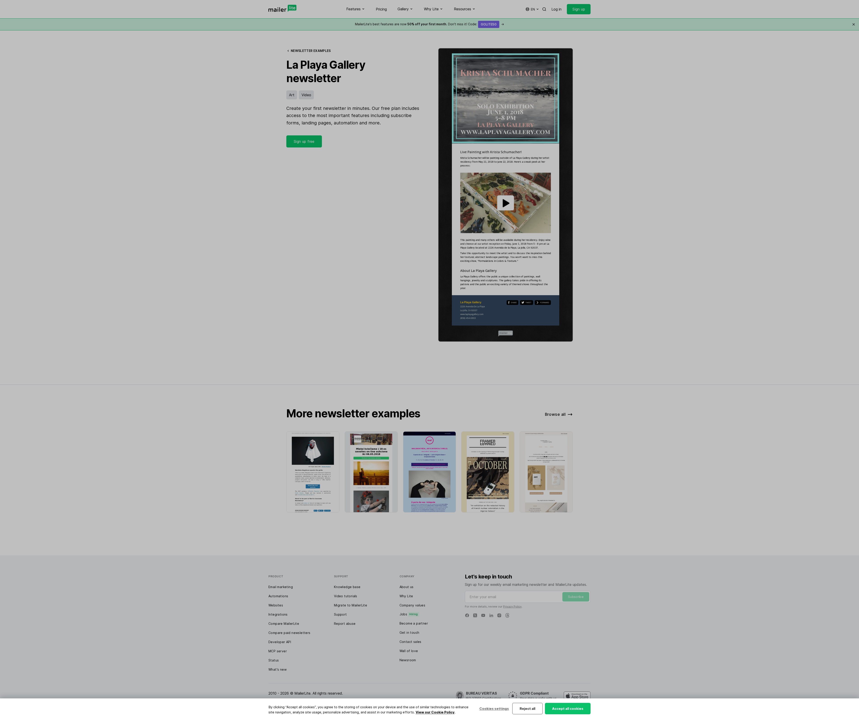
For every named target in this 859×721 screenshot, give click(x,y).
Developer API (279, 642)
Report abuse (345, 623)
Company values (412, 605)
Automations (278, 596)
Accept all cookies (567, 708)
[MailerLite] (282, 8)
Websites (275, 605)
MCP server (277, 651)
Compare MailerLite (283, 623)
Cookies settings (494, 708)
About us (407, 587)
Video (306, 95)
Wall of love (409, 651)
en (533, 9)
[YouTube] (483, 615)
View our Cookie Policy (435, 712)
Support (340, 614)
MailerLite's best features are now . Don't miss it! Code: (429, 24)
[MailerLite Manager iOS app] (577, 695)
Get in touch (409, 632)
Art (291, 95)
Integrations (278, 614)
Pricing (381, 9)
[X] (475, 615)
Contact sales (410, 642)
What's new (277, 669)
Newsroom (408, 660)
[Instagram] (499, 615)
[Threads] (507, 615)
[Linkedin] (491, 615)
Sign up (578, 9)
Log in (556, 9)
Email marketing (280, 587)
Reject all (527, 708)
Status (273, 660)
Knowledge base (347, 587)
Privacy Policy (512, 606)
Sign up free (304, 141)
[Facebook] (467, 615)
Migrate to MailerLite (350, 605)
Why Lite (406, 596)
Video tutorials (345, 596)
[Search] (544, 9)
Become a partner (414, 623)
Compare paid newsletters (289, 633)
